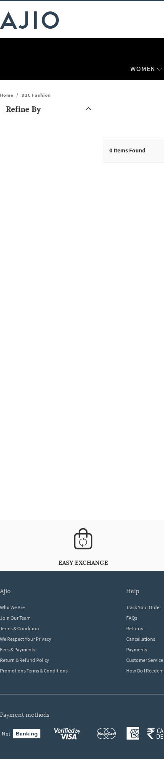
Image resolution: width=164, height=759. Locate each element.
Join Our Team (15, 618)
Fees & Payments (17, 649)
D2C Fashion (36, 95)
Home (6, 95)
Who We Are (12, 607)
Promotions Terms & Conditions (34, 670)
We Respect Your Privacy (25, 639)
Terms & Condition (19, 628)
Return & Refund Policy (24, 660)
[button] (50, 109)
